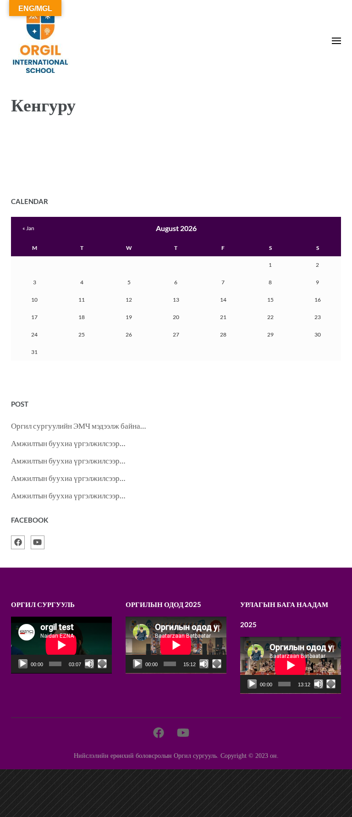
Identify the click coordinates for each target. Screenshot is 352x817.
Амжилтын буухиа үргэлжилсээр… (68, 443)
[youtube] (37, 542)
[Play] (23, 663)
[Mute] (89, 663)
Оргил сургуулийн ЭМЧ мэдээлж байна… (78, 426)
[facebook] (18, 542)
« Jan (28, 228)
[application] (61, 645)
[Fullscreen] (102, 663)
